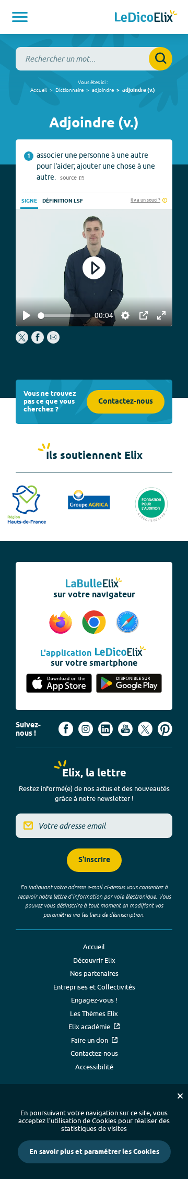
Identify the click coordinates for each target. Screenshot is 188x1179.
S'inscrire (94, 860)
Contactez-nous (125, 402)
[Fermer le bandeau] (180, 1096)
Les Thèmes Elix (94, 1013)
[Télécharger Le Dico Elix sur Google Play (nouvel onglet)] (129, 684)
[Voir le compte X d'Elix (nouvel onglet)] (145, 729)
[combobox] (94, 58)
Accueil (38, 90)
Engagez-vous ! (94, 1000)
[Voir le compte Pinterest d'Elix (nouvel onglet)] (165, 729)
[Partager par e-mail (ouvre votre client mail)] (53, 341)
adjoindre (103, 90)
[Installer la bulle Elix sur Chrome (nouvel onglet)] (95, 622)
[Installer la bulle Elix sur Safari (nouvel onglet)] (127, 622)
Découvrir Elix (94, 960)
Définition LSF (62, 201)
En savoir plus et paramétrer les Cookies (94, 1152)
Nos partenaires (94, 973)
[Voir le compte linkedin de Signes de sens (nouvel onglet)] (105, 729)
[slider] (64, 316)
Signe (29, 201)
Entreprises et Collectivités (94, 987)
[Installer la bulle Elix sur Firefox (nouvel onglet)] (62, 622)
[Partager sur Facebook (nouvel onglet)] (37, 341)
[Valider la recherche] (160, 58)
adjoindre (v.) (138, 90)
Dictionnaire (69, 90)
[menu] (20, 17)
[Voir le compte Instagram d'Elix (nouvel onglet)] (85, 729)
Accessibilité (94, 1067)
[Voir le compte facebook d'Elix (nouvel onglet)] (65, 729)
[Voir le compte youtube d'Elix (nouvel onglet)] (125, 729)
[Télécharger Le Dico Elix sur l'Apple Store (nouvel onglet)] (59, 684)
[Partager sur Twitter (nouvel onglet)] (23, 341)
